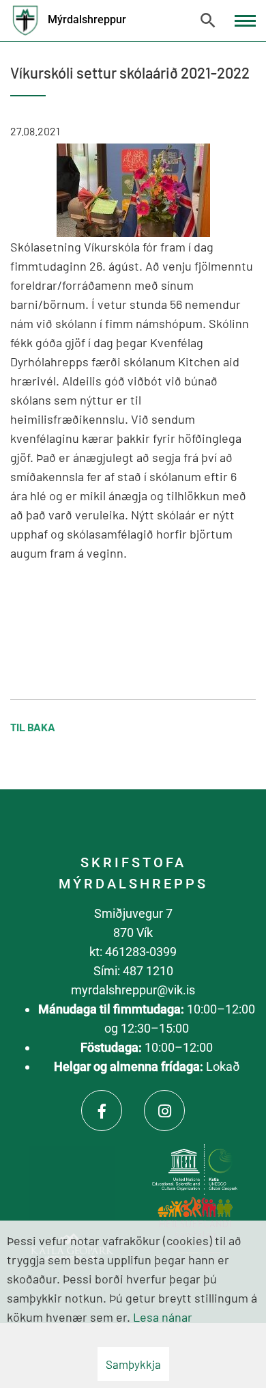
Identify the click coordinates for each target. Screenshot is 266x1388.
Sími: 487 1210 (133, 971)
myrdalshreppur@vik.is (133, 990)
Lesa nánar (162, 1316)
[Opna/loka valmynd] (245, 21)
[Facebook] (101, 1110)
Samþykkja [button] (133, 1364)
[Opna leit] (208, 20)
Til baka (32, 726)
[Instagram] (164, 1110)
